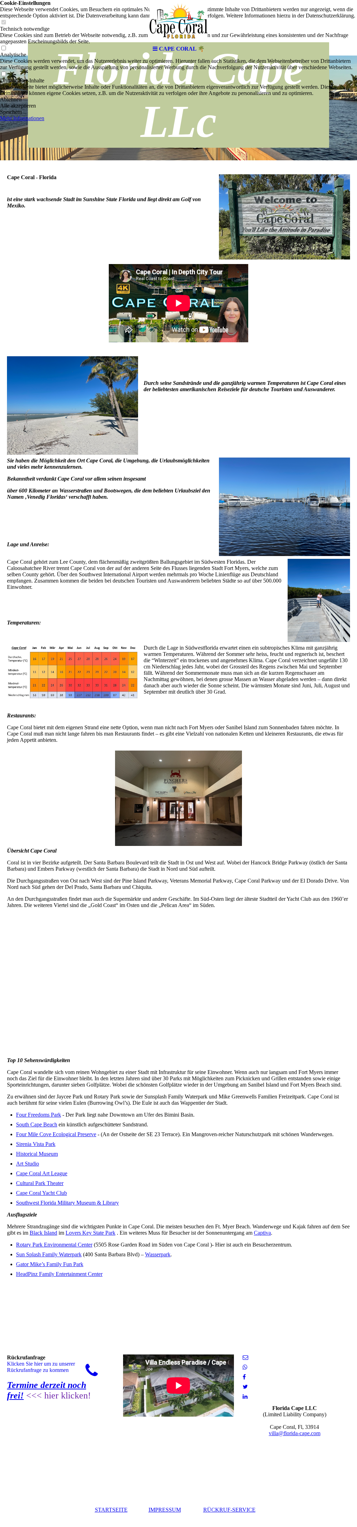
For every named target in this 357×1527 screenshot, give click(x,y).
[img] (178, 20)
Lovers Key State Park (90, 1233)
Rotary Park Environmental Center (54, 1245)
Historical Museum (37, 1154)
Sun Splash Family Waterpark (49, 1254)
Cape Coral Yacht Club (41, 1193)
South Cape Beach (36, 1124)
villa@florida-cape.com (294, 1433)
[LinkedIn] (245, 1397)
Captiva (262, 1233)
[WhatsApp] (245, 1367)
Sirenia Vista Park (35, 1144)
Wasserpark (157, 1254)
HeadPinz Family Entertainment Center (59, 1274)
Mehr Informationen (22, 118)
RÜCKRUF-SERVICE (229, 1510)
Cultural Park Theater (39, 1183)
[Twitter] (245, 1387)
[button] (178, 99)
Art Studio (27, 1164)
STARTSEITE (111, 1510)
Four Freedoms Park (38, 1115)
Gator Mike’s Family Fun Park (49, 1264)
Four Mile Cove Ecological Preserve (56, 1134)
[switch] (3, 74)
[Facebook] (244, 1377)
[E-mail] (245, 1357)
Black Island (43, 1233)
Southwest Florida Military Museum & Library (67, 1203)
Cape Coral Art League (41, 1173)
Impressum (165, 1510)
